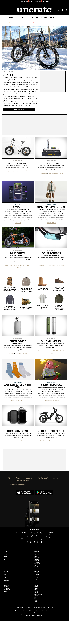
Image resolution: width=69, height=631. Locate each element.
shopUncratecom (35, 1)
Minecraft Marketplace (51, 384)
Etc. (5, 559)
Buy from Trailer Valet (56, 173)
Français (37, 574)
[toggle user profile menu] (62, 10)
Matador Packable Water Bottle (18, 342)
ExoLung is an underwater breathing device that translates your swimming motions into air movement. (51, 260)
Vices (46, 17)
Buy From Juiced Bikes (56, 441)
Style (17, 17)
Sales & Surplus (37, 562)
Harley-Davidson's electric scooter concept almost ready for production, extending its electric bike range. (18, 260)
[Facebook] (34, 542)
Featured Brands (37, 559)
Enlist (6, 591)
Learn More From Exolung (56, 265)
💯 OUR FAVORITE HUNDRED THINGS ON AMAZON (46, 22)
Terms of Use (36, 588)
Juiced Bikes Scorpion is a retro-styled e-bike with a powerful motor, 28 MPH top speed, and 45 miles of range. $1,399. (51, 435)
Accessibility (38, 594)
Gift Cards (36, 565)
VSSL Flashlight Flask (51, 341)
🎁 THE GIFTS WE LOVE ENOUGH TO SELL (20, 22)
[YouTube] (31, 542)
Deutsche (37, 576)
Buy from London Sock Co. (18, 400)
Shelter (38, 17)
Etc (58, 17)
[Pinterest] (42, 542)
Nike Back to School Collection (51, 207)
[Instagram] (38, 542)
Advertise (7, 588)
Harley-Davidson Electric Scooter (17, 254)
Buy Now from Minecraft (51, 400)
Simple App (18, 207)
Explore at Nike (51, 222)
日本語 (36, 577)
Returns (6, 579)
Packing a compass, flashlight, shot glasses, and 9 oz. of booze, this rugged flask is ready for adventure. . (51, 345)
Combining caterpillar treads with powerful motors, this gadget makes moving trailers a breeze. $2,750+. (51, 168)
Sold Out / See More (22, 353)
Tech (31, 17)
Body (52, 17)
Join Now (18, 222)
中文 (35, 579)
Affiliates (7, 589)
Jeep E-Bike (8, 75)
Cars (24, 17)
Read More (10, 171)
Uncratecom (24, 1)
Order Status (6, 573)
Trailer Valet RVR (51, 163)
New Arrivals (37, 553)
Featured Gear (17, 204)
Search (58, 10)
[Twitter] (27, 542)
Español (37, 573)
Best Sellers (36, 556)
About (6, 586)
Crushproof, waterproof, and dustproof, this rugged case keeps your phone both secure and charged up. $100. (17, 435)
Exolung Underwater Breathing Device (51, 254)
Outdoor (10, 72)
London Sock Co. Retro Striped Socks (18, 386)
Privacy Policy (36, 591)
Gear (11, 17)
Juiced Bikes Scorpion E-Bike (51, 431)
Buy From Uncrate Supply (22, 441)
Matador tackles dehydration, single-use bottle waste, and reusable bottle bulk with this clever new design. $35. (18, 348)
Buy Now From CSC (22, 171)
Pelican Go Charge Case (17, 431)
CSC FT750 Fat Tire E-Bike (18, 163)
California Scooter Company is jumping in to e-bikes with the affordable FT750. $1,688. (18, 166)
